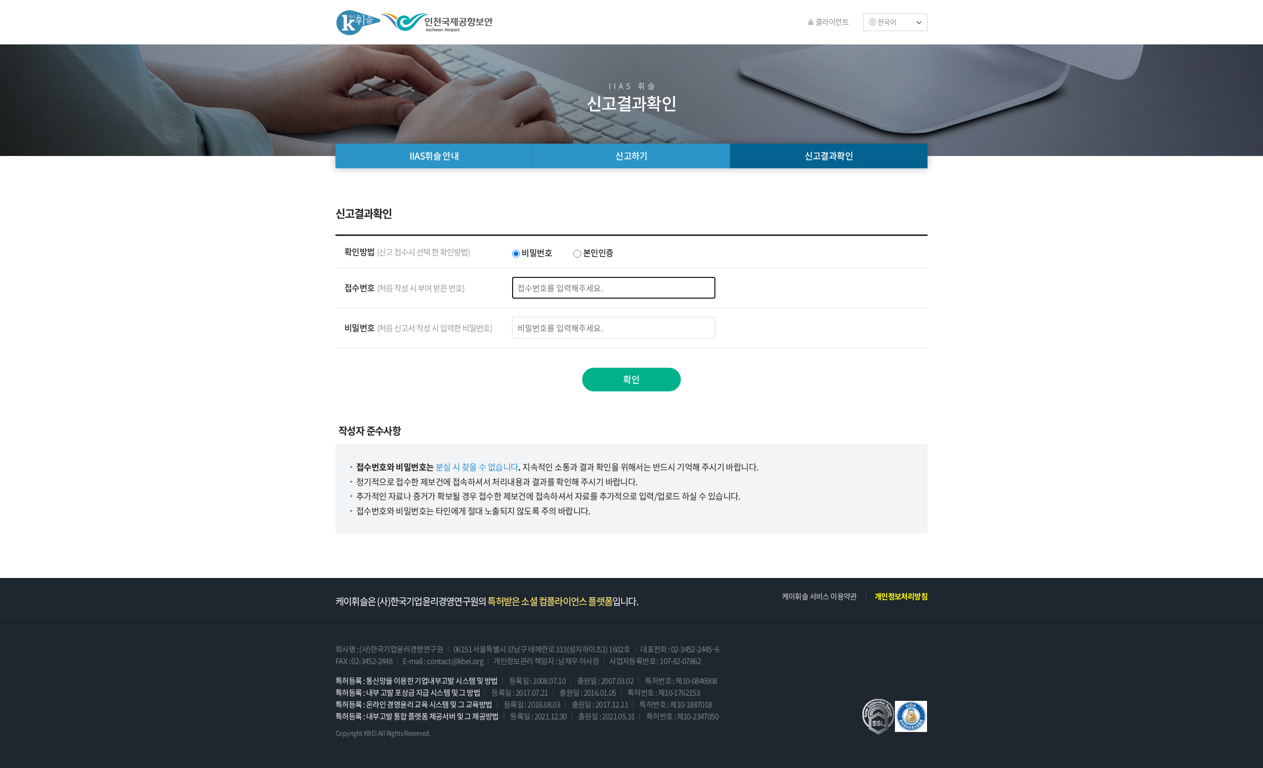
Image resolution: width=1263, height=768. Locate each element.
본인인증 (597, 252)
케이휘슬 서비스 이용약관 (819, 596)
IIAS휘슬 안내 (434, 155)
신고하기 (631, 155)
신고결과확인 (829, 155)
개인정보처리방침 (901, 596)
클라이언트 (832, 21)
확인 (631, 379)
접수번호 (404, 287)
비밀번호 (536, 252)
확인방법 (407, 251)
